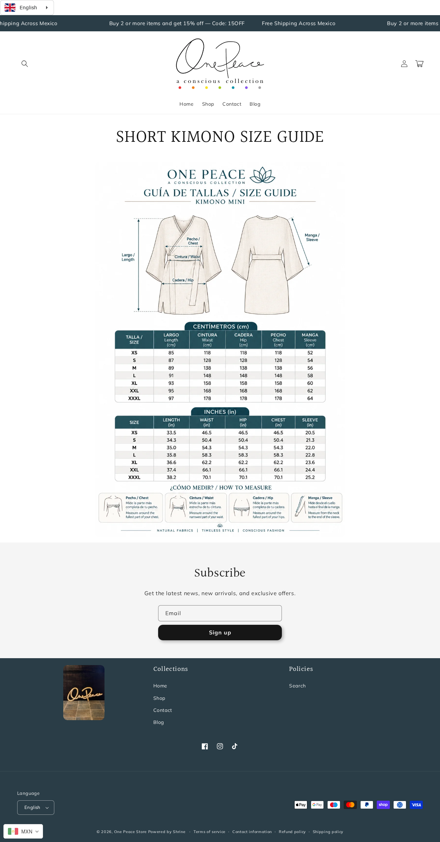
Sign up (220, 632)
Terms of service (210, 831)
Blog (158, 722)
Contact (162, 710)
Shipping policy (328, 831)
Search (297, 686)
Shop (159, 698)
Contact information (252, 831)
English (32, 807)
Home (160, 686)
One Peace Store (130, 831)
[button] (24, 63)
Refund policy (292, 831)
